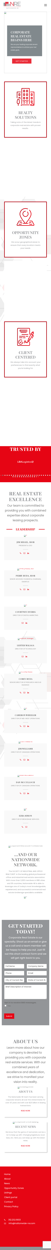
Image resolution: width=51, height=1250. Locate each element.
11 (22, 475)
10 (19, 475)
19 (39, 475)
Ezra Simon (25, 815)
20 (41, 475)
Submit (9, 1016)
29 (21, 476)
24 (49, 475)
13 (26, 475)
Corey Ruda (25, 679)
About (7, 1178)
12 (24, 475)
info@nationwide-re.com (22, 1223)
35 (34, 476)
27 (17, 476)
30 (23, 476)
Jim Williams (25, 748)
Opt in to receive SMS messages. (20, 1002)
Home (7, 1174)
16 (32, 475)
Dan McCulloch (25, 782)
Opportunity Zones (14, 1188)
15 (30, 475)
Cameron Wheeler (25, 715)
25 (13, 476)
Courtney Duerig (25, 612)
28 (19, 476)
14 (28, 475)
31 (25, 476)
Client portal (10, 1197)
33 (30, 476)
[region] (25, 42)
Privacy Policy (11, 1206)
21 (43, 475)
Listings (8, 1192)
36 (36, 476)
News (7, 1183)
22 (45, 475)
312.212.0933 (14, 1219)
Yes (9, 1005)
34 (32, 476)
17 (34, 475)
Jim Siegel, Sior (26, 542)
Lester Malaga (25, 645)
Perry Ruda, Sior (25, 575)
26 (15, 476)
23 (47, 475)
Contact (8, 1201)
